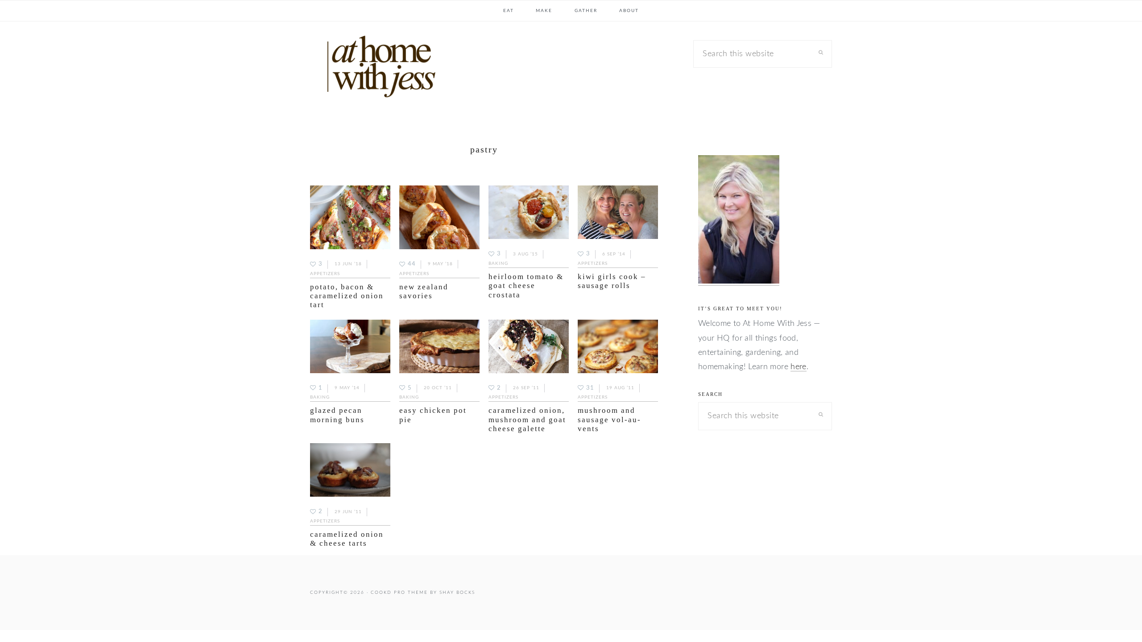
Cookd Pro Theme (399, 592)
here (798, 367)
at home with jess (377, 68)
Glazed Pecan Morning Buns (337, 415)
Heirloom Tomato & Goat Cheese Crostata (525, 285)
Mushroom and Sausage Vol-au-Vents (609, 419)
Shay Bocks (457, 592)
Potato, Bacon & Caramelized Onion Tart (347, 296)
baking (498, 263)
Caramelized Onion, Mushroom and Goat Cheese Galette (527, 419)
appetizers (325, 274)
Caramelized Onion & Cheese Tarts (347, 538)
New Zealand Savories (423, 291)
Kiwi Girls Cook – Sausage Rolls (612, 281)
